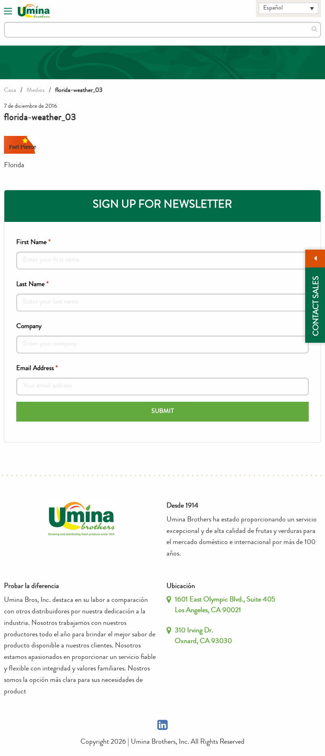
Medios (36, 91)
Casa (10, 91)
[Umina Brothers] (33, 11)
